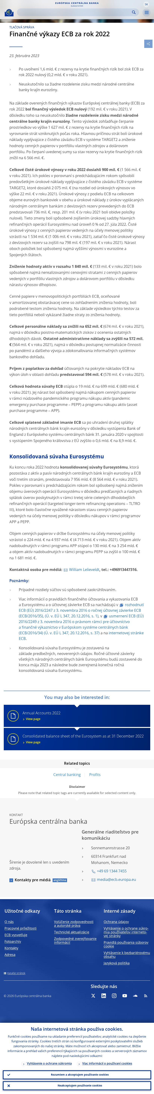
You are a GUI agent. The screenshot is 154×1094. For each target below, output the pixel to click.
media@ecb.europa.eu (116, 880)
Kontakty (11, 948)
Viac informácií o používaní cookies (107, 1063)
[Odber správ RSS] (145, 995)
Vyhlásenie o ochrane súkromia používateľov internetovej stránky (126, 932)
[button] (146, 4)
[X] (93, 995)
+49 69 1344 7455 (112, 871)
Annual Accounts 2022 (41, 716)
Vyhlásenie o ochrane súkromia (49, 1063)
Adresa (10, 955)
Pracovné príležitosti (21, 928)
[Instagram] (114, 995)
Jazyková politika (117, 963)
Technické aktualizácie (71, 932)
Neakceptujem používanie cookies (80, 1085)
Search (134, 12)
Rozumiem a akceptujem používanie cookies (80, 1075)
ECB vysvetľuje (16, 935)
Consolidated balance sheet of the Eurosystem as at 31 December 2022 (83, 739)
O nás (9, 922)
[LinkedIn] (103, 995)
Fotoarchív (13, 941)
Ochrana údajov (116, 922)
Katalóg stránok (16, 973)
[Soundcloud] (135, 995)
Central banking (67, 775)
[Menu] (146, 13)
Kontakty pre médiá (33, 880)
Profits (95, 775)
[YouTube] (124, 995)
